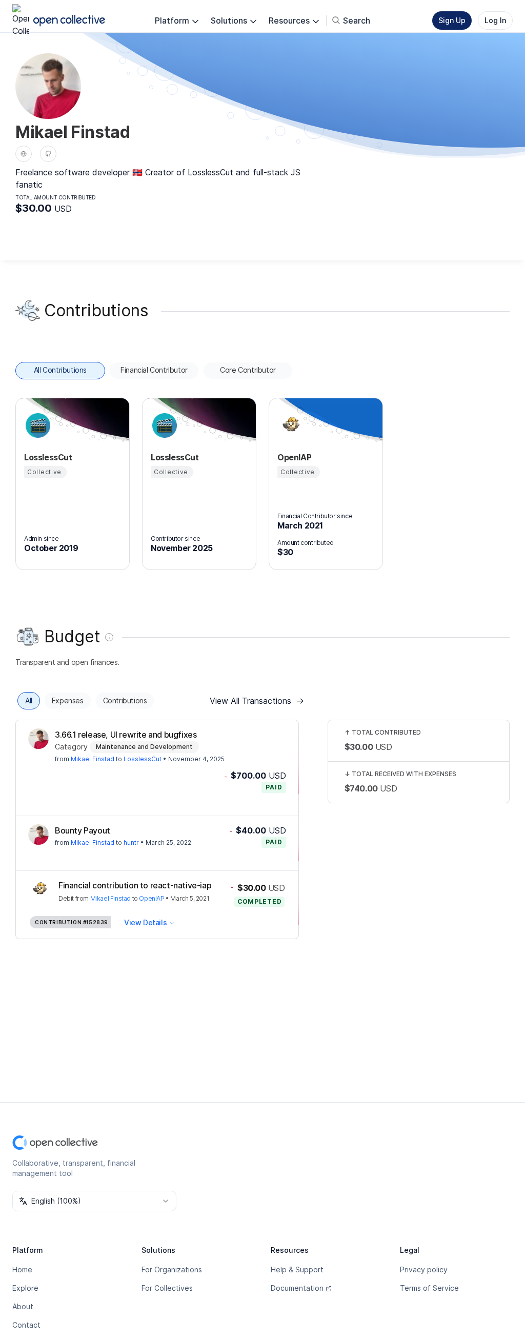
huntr (131, 842)
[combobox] (94, 1201)
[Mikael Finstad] (38, 738)
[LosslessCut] (36, 425)
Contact (26, 1324)
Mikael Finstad (92, 759)
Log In (495, 20)
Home (22, 1269)
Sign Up (452, 20)
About (22, 1306)
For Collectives (167, 1288)
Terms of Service (429, 1288)
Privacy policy (424, 1269)
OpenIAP (151, 898)
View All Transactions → (257, 701)
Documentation (297, 1288)
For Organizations (172, 1269)
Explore (25, 1288)
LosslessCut (142, 759)
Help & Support (297, 1269)
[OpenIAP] (289, 425)
